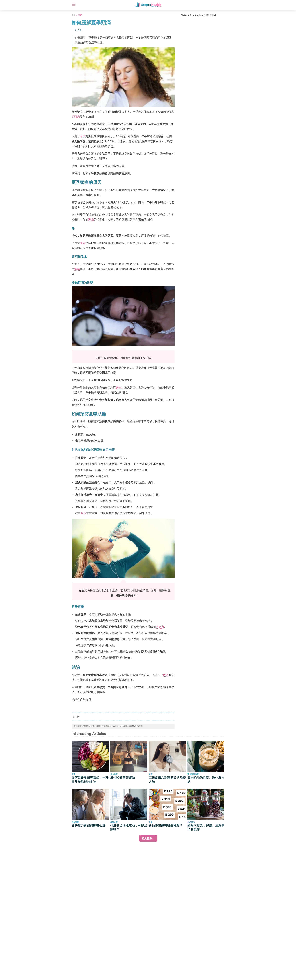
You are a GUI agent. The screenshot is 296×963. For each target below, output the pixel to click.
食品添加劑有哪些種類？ (166, 825)
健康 (73, 15)
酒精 (77, 268)
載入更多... (148, 838)
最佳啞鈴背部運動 (122, 777)
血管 (82, 243)
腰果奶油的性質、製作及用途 (205, 779)
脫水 (166, 674)
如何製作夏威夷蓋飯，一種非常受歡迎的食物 (90, 779)
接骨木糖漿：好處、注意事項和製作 (205, 827)
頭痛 (82, 136)
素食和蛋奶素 (193, 774)
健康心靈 (114, 822)
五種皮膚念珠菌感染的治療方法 (167, 779)
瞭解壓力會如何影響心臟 (88, 825)
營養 (73, 774)
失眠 (118, 387)
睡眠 (91, 219)
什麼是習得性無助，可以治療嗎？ (128, 827)
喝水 (83, 513)
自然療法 (191, 822)
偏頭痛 (76, 116)
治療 (80, 15)
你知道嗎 (75, 822)
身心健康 (114, 774)
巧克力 (160, 626)
